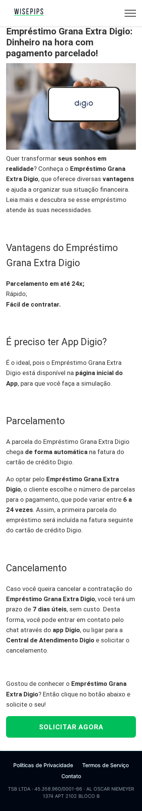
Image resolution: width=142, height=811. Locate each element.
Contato (71, 776)
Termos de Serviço (105, 765)
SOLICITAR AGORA (71, 727)
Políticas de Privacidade (43, 765)
